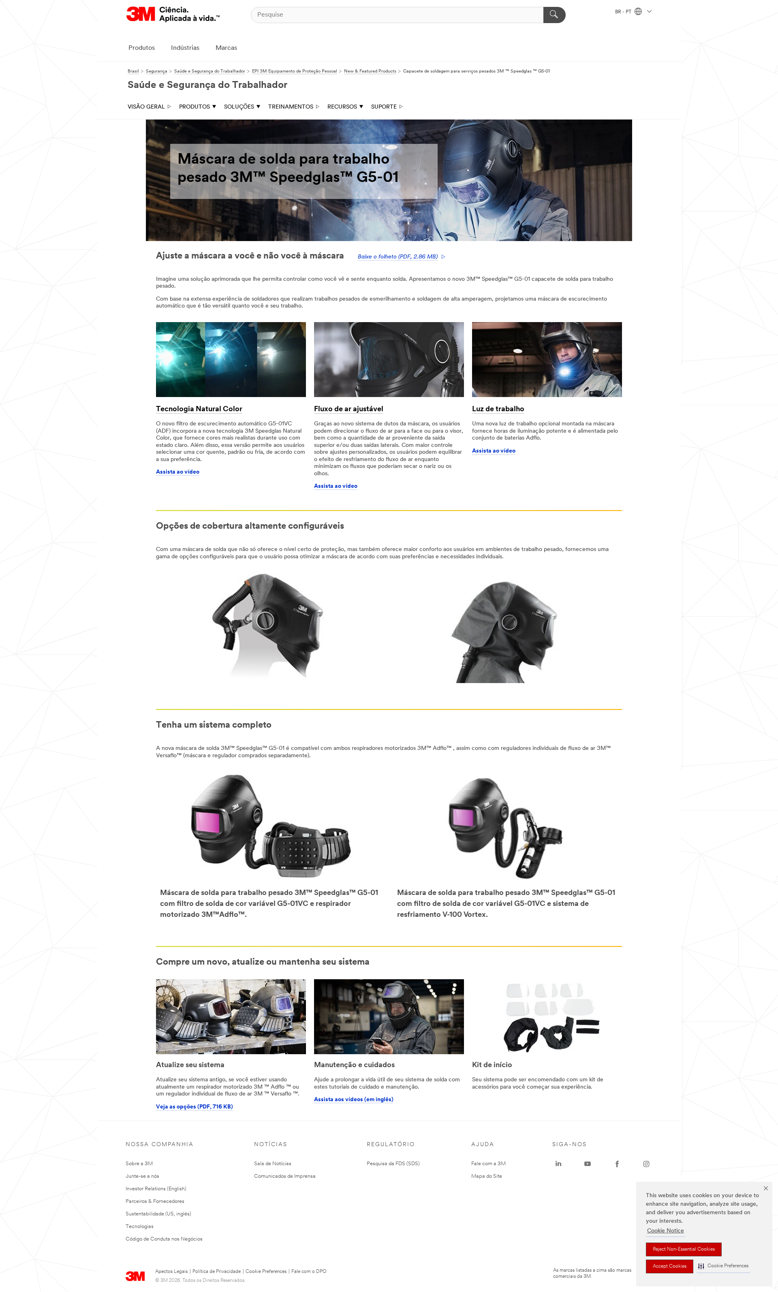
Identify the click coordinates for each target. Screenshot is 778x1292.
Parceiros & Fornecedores (155, 1201)
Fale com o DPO (309, 1271)
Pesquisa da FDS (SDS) (393, 1163)
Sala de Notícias (272, 1163)
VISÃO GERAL (146, 107)
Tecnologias (140, 1226)
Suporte (384, 107)
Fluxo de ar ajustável (348, 409)
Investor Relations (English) (156, 1189)
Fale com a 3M (488, 1163)
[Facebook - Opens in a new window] (617, 1164)
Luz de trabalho (498, 409)
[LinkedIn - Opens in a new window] (558, 1164)
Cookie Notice (665, 1231)
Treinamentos (290, 107)
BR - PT (624, 12)
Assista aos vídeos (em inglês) (353, 1100)
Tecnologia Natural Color (199, 409)
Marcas (226, 48)
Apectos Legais (171, 1271)
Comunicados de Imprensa (285, 1176)
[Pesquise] (554, 15)
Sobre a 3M (139, 1163)
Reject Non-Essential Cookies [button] (684, 1249)
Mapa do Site (486, 1176)
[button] (723, 1266)
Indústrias (185, 48)
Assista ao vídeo (177, 472)
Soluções (239, 107)
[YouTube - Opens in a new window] (587, 1164)
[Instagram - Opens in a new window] (646, 1164)
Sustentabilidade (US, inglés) (158, 1214)
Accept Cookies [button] (669, 1266)
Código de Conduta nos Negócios (164, 1239)
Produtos (141, 48)
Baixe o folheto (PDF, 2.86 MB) (398, 257)
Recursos (342, 107)
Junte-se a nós (142, 1176)
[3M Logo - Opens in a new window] (173, 14)
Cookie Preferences (266, 1271)
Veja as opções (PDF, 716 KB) (194, 1107)
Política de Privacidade (216, 1271)
